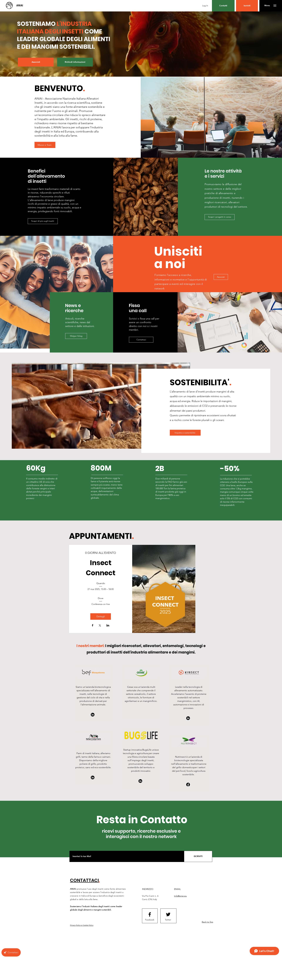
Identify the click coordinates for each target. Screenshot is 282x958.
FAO (170, 481)
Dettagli (100, 616)
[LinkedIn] (92, 714)
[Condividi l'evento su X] (100, 625)
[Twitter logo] (168, 914)
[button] (267, 5)
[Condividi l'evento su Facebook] (92, 625)
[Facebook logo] (150, 914)
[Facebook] (188, 784)
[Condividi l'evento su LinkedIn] (107, 625)
